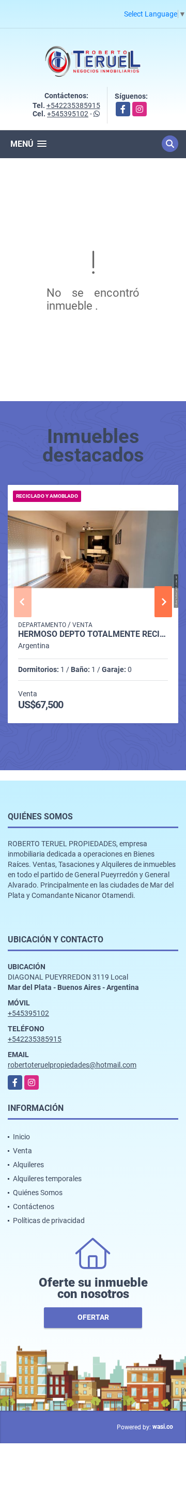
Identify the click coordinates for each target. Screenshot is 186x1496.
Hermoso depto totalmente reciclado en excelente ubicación (93, 634)
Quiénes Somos (38, 1192)
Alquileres (28, 1165)
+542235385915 (73, 105)
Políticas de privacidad (49, 1220)
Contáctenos (33, 1206)
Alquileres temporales (47, 1178)
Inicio (21, 1137)
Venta (22, 1151)
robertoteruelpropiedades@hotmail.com (72, 1065)
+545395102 (67, 114)
